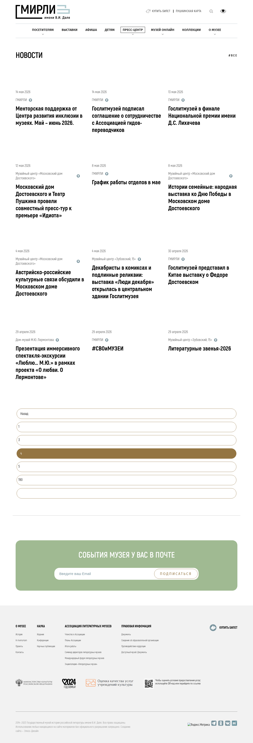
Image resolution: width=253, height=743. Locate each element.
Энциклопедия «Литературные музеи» (81, 664)
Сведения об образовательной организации (140, 640)
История (19, 634)
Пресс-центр (133, 30)
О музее (215, 30)
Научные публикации (46, 646)
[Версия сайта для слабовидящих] (223, 11)
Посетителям (43, 30)
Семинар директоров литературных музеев (83, 652)
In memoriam (21, 640)
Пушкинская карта (188, 11)
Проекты (19, 646)
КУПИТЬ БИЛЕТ (228, 628)
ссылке (197, 683)
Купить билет (161, 11)
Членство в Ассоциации (75, 634)
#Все (232, 55)
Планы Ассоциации (73, 640)
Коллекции (191, 30)
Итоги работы (70, 646)
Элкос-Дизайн (31, 731)
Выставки (69, 30)
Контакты (20, 652)
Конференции (42, 640)
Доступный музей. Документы (134, 652)
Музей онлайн (162, 30)
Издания (40, 634)
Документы (126, 634)
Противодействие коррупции (133, 646)
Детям (110, 30)
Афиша (91, 30)
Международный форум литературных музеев (84, 658)
